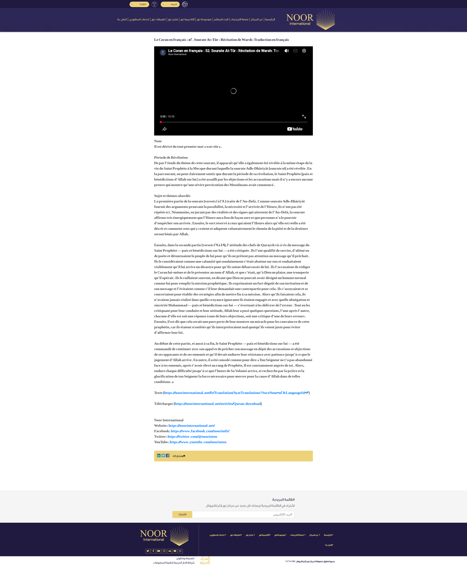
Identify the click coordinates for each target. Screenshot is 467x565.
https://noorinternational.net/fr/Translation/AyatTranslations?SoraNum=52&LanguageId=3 (236, 393)
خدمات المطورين (139, 19)
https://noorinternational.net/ (192, 426)
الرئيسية (270, 19)
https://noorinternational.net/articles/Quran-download (218, 404)
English (143, 4)
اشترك (182, 514)
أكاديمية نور (187, 19)
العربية (174, 4)
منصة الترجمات (239, 19)
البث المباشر (221, 19)
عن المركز (257, 19)
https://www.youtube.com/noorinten (198, 442)
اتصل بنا (122, 19)
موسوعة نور (204, 19)
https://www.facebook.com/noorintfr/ (200, 431)
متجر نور (173, 19)
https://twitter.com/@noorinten (192, 437)
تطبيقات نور (158, 19)
